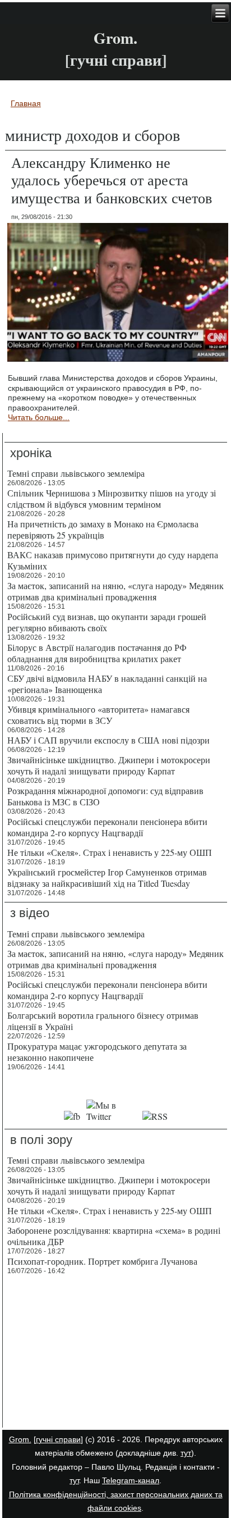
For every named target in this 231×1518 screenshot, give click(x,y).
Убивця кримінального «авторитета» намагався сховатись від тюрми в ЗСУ (98, 714)
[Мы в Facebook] (72, 1116)
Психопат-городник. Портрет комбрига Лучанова (102, 1261)
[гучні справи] (58, 1439)
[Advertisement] (115, 1353)
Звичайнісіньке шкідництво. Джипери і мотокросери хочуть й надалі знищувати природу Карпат (108, 765)
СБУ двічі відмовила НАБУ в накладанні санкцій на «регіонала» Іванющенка (107, 683)
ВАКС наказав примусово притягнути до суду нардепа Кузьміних (112, 560)
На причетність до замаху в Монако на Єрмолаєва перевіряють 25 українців (102, 529)
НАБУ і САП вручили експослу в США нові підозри (108, 740)
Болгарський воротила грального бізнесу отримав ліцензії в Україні (102, 1020)
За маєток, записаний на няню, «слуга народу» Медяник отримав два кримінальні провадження (115, 591)
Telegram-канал (130, 1480)
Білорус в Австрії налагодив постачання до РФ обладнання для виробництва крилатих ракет (97, 652)
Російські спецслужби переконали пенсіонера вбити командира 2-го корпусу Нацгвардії (107, 826)
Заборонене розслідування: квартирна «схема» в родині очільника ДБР (113, 1235)
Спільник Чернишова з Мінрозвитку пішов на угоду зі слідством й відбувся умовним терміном (111, 498)
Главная (26, 103)
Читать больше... (39, 417)
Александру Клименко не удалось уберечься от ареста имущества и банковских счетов (111, 180)
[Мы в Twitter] (111, 1116)
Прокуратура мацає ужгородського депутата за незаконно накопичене (97, 1051)
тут (186, 1452)
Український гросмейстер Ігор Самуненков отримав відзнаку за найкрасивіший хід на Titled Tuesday (107, 877)
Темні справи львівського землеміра (76, 473)
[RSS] (155, 1116)
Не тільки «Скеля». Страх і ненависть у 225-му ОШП (109, 852)
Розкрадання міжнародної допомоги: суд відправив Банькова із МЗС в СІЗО (105, 796)
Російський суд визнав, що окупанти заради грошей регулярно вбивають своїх (106, 621)
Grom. (115, 37)
